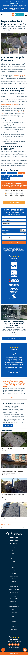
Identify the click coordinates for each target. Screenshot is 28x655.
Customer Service (14, 558)
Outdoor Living (14, 586)
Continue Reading (7, 397)
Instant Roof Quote (14, 202)
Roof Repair (21, 173)
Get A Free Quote (14, 653)
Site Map (17, 647)
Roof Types (4, 175)
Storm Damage (14, 576)
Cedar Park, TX (14, 598)
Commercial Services (14, 589)
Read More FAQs (8, 425)
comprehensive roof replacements (10, 104)
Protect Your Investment (14, 338)
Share (14, 334)
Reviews (14, 624)
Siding (14, 578)
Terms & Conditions (14, 564)
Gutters (14, 573)
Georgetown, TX (14, 601)
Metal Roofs (12, 175)
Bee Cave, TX (14, 596)
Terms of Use (19, 251)
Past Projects (14, 629)
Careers (14, 626)
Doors (14, 584)
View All (14, 609)
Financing (14, 556)
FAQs (14, 561)
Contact (14, 550)
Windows (14, 581)
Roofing (4, 173)
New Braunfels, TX (14, 606)
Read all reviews (14, 372)
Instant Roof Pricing (19, 14)
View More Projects (6, 524)
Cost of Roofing (5, 178)
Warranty (14, 553)
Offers (14, 621)
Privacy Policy (6, 252)
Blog (14, 618)
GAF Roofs (19, 175)
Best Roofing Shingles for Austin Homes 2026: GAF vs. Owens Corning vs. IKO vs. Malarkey (14, 384)
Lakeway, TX (14, 604)
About (14, 616)
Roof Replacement (12, 173)
